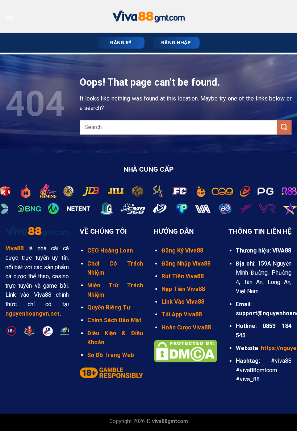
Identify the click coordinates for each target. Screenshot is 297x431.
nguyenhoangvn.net (32, 313)
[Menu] (9, 16)
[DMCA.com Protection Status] (185, 350)
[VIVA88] (148, 16)
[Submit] (284, 127)
